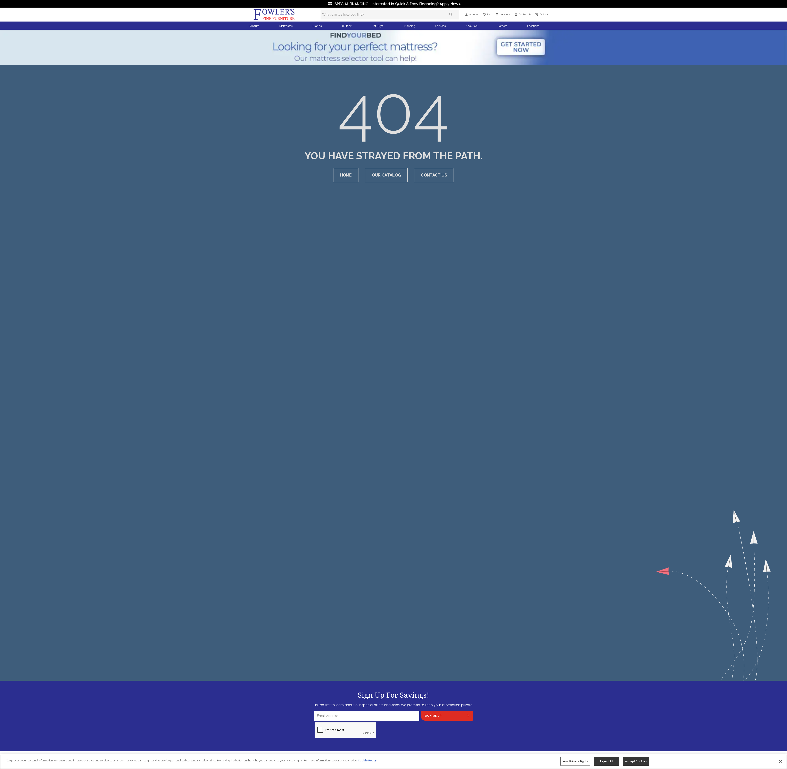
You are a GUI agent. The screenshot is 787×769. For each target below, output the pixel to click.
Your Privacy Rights (575, 761)
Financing (409, 25)
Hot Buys (377, 25)
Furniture (253, 25)
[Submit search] (450, 14)
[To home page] (274, 14)
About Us (471, 25)
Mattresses (285, 25)
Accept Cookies (636, 761)
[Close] (780, 761)
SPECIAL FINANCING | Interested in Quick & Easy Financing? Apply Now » (397, 3)
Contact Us (434, 175)
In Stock (346, 25)
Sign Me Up (432, 716)
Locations (533, 25)
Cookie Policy (367, 760)
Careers (502, 25)
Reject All (606, 761)
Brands (317, 25)
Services (440, 25)
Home (346, 175)
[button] (466, 14)
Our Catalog (386, 175)
